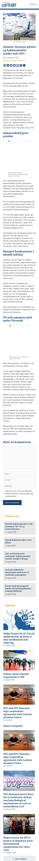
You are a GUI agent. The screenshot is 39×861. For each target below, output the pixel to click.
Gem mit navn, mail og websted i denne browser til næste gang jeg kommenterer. (19, 493)
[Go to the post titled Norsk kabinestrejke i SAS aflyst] (19, 542)
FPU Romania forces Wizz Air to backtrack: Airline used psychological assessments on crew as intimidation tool (18, 800)
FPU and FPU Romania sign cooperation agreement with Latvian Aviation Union (17, 713)
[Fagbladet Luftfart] (9, 4)
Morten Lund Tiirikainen (15, 60)
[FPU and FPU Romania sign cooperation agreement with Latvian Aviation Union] (19, 703)
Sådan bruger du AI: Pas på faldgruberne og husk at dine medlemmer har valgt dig (18, 638)
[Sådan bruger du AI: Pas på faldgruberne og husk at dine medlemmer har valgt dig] (19, 628)
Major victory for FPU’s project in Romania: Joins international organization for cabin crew (18, 843)
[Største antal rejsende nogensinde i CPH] (19, 669)
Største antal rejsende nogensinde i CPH (16, 676)
